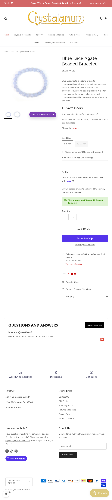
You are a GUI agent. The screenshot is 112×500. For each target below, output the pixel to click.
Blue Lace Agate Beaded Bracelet (23, 52)
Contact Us (64, 397)
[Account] (100, 18)
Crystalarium (16, 490)
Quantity (66, 211)
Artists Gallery (92, 35)
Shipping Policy (66, 405)
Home (6, 52)
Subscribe (67, 454)
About (36, 42)
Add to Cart (85, 229)
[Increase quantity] (81, 217)
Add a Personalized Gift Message (77, 157)
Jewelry (39, 35)
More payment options (85, 245)
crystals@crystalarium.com (17, 440)
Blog (105, 35)
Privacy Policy (65, 414)
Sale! (7, 35)
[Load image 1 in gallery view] (30, 82)
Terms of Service (66, 418)
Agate (76, 128)
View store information (74, 264)
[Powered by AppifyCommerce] (102, 339)
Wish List (74, 42)
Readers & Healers (56, 35)
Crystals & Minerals (22, 35)
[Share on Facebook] (72, 274)
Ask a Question (94, 325)
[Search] (5, 18)
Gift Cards (63, 401)
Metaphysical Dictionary (55, 42)
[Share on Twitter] (68, 274)
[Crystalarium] (56, 18)
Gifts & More (74, 35)
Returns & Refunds (67, 409)
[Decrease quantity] (65, 217)
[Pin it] (75, 274)
